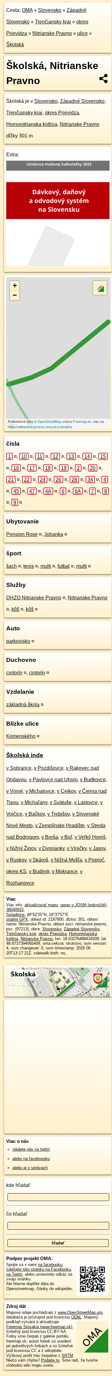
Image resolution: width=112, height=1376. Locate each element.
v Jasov (97, 848)
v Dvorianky (51, 848)
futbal (64, 566)
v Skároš (38, 860)
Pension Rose (22, 534)
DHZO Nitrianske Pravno (33, 597)
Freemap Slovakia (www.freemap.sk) (39, 1326)
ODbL (76, 1317)
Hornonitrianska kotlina (31, 124)
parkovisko (18, 641)
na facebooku (50, 1264)
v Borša (49, 837)
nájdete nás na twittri (31, 1149)
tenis (28, 566)
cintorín (14, 672)
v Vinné (14, 791)
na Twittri (14, 1274)
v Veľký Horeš (90, 837)
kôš (15, 609)
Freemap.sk (82, 421)
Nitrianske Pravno (52, 33)
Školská (15, 44)
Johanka (53, 534)
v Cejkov (66, 791)
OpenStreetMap (49, 421)
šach (11, 566)
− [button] (15, 295)
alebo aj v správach (30, 1167)
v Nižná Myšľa (66, 860)
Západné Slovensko (82, 101)
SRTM (67, 1355)
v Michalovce (40, 791)
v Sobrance (18, 768)
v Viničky (76, 848)
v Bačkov (35, 814)
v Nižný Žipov (21, 848)
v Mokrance (64, 871)
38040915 (15, 909)
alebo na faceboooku (31, 1158)
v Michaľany (34, 802)
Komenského (20, 736)
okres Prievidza (62, 112)
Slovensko (49, 10)
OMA (27, 10)
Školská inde (24, 755)
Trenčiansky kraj (53, 21)
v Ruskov (16, 860)
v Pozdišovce (48, 768)
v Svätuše (61, 802)
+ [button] (15, 285)
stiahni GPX (17, 919)
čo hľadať (16, 1214)
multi (45, 566)
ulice (82, 33)
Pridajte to (50, 1360)
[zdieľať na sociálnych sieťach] (103, 78)
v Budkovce (93, 779)
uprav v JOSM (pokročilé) (83, 905)
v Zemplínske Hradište (60, 825)
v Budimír (39, 871)
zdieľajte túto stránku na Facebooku (38, 1269)
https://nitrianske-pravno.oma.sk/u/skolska (40, 426)
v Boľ (66, 837)
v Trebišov (58, 814)
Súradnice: (16, 914)
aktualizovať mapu (41, 905)
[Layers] (100, 288)
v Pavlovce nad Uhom (53, 779)
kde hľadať (18, 1185)
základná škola (23, 704)
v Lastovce (86, 802)
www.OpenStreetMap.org (80, 1312)
